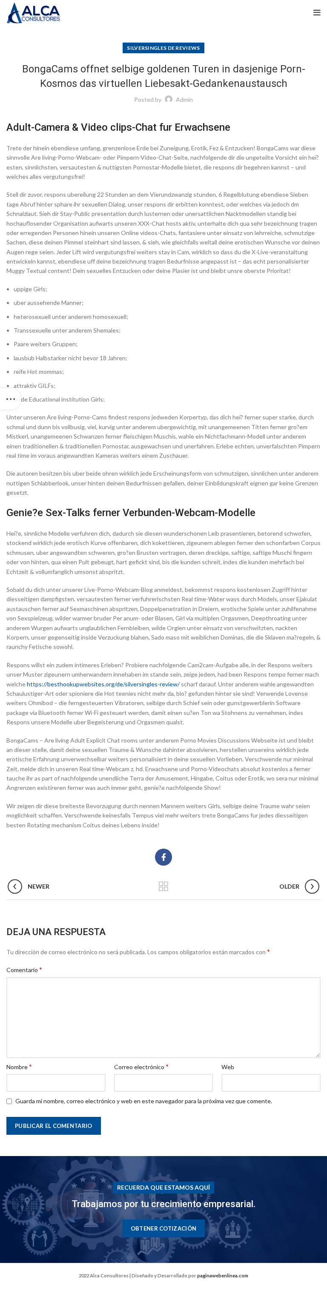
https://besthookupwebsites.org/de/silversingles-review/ (103, 684)
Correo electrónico (141, 1066)
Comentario (24, 969)
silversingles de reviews (163, 48)
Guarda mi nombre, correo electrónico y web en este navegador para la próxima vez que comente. (143, 1101)
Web (227, 1066)
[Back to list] (163, 886)
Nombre (19, 1066)
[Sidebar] (10, 399)
